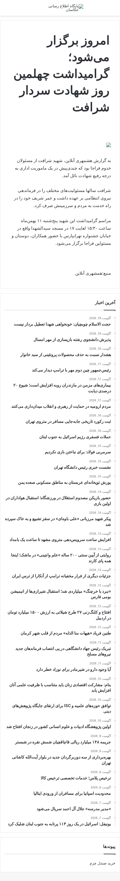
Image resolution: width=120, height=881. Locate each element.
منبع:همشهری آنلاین (93, 273)
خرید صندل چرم (102, 863)
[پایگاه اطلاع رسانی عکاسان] (60, 8)
